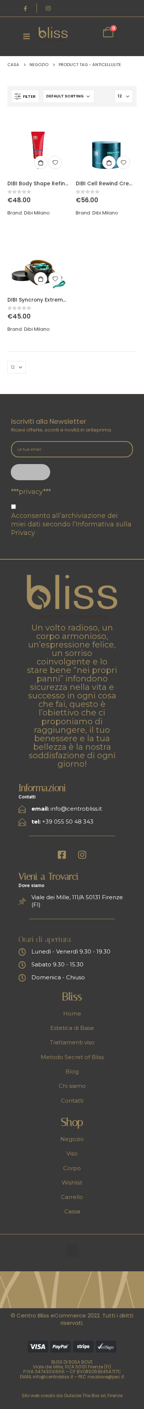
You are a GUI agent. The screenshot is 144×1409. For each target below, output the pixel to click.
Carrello (72, 1197)
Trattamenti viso (72, 1042)
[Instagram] (48, 8)
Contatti (72, 1100)
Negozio (72, 1139)
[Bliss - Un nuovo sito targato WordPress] (53, 34)
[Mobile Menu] (26, 36)
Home (72, 1013)
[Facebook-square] (62, 854)
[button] (72, 1251)
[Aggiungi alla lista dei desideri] (55, 162)
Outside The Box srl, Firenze (93, 1396)
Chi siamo (72, 1086)
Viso (72, 1153)
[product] (37, 144)
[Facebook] (25, 8)
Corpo (72, 1168)
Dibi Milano (37, 212)
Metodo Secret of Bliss (72, 1057)
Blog (72, 1071)
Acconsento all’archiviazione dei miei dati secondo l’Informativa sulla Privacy (71, 524)
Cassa (72, 1211)
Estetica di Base (72, 1028)
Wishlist (72, 1182)
